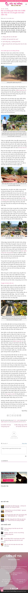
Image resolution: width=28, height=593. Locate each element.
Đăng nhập (24, 443)
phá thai (11, 421)
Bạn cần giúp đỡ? (7, 579)
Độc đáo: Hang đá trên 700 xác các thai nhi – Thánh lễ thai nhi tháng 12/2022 (15, 519)
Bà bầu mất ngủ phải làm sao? (10, 39)
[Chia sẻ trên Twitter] (13, 415)
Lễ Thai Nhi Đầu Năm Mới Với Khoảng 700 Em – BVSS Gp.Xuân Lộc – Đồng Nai (16, 515)
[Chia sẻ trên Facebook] (10, 415)
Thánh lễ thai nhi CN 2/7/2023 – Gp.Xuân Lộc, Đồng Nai (15, 511)
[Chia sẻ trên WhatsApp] (8, 415)
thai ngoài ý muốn (10, 394)
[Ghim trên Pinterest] (18, 415)
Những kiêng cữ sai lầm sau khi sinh (13, 528)
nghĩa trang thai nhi (21, 90)
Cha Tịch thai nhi (21, 579)
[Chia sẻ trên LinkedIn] (20, 415)
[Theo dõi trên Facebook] (10, 588)
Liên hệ (21, 581)
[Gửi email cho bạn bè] (15, 415)
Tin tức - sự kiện (4, 8)
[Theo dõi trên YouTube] (17, 588)
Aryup (24, 591)
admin (12, 18)
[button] (26, 4)
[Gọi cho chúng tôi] (15, 588)
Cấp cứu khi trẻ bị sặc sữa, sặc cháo (13, 544)
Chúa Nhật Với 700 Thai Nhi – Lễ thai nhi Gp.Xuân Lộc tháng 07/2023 (15, 506)
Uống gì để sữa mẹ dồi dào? (9, 36)
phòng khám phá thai (17, 421)
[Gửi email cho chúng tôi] (13, 588)
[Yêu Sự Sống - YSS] (14, 4)
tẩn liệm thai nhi (22, 147)
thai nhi (24, 421)
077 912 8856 (14, 574)
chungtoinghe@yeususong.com (14, 573)
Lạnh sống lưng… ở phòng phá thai (11, 41)
